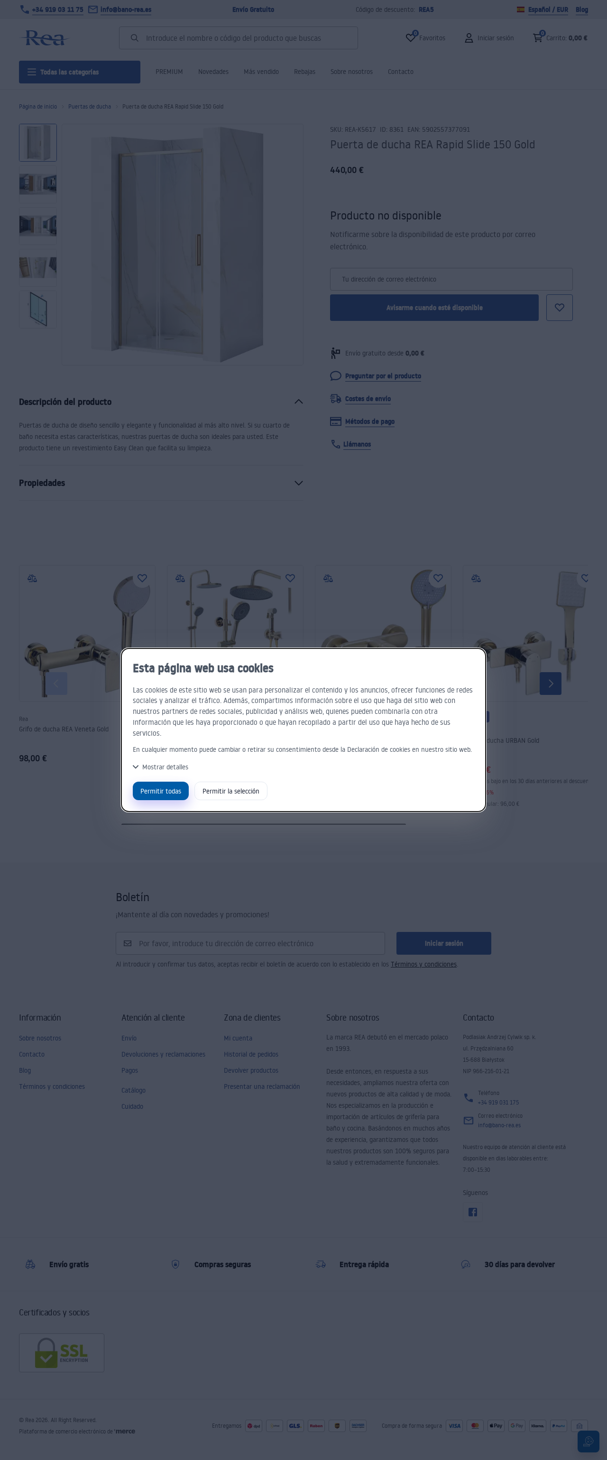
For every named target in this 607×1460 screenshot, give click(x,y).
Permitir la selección (230, 790)
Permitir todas (160, 790)
